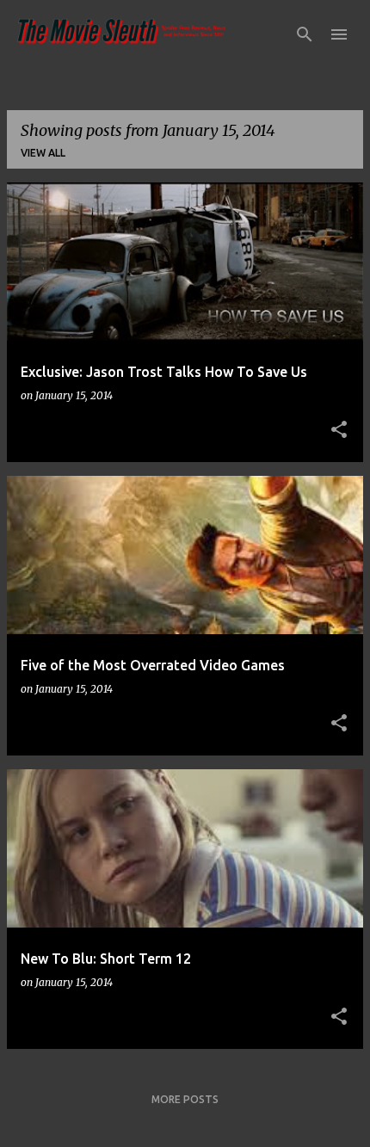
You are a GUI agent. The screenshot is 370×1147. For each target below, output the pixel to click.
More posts (185, 1099)
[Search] (304, 34)
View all (43, 152)
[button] (339, 430)
